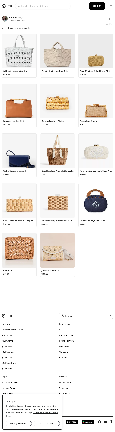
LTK (61, 329)
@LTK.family (7, 346)
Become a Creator (68, 335)
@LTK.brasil (7, 357)
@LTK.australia (9, 363)
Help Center (65, 382)
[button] (111, 6)
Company (64, 352)
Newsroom (64, 346)
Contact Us (64, 393)
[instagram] (111, 422)
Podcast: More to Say (12, 329)
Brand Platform (66, 340)
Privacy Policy (8, 388)
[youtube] (105, 422)
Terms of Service (10, 382)
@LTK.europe (8, 352)
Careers (63, 357)
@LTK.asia (7, 368)
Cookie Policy (8, 393)
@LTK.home (7, 340)
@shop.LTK (7, 335)
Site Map (63, 388)
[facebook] (99, 422)
